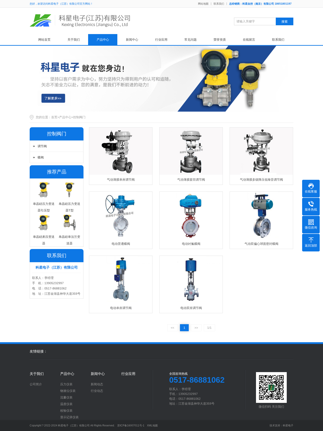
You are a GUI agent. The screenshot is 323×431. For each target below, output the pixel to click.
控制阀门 (79, 117)
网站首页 (44, 39)
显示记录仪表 (69, 417)
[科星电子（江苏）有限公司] (80, 20)
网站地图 (203, 3)
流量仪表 (66, 397)
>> (196, 327)
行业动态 (97, 390)
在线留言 (249, 39)
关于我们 (73, 39)
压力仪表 (66, 384)
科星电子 (288, 425)
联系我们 (219, 3)
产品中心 (103, 39)
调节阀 (42, 146)
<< (172, 327)
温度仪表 (66, 404)
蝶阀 (41, 157)
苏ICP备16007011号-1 (130, 425)
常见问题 (190, 39)
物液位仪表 (68, 390)
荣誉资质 (220, 39)
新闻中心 (132, 39)
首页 (54, 117)
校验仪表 (66, 410)
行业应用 (161, 39)
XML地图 (152, 425)
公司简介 (36, 384)
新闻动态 (97, 384)
